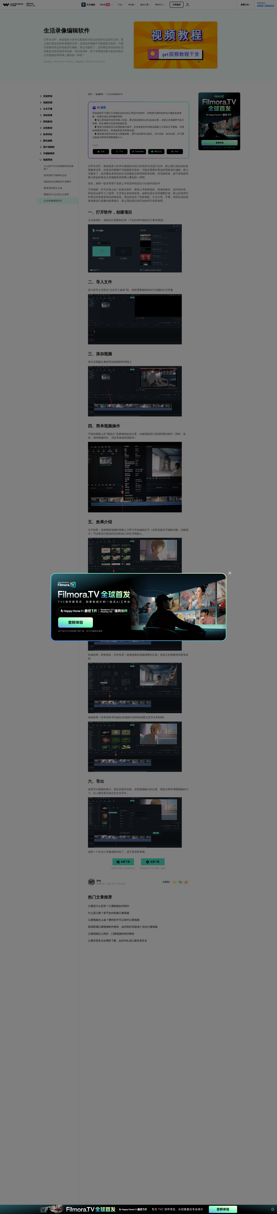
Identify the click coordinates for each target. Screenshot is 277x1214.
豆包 (102, 151)
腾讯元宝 (158, 151)
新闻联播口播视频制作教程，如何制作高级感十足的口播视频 (123, 926)
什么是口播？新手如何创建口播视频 (108, 912)
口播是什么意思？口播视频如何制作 (108, 905)
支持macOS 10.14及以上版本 (153, 868)
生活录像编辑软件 (53, 200)
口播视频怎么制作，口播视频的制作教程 (111, 933)
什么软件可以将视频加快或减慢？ (58, 167)
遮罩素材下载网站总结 (55, 175)
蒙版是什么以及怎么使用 (56, 194)
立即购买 (177, 4)
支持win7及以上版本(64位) (123, 868)
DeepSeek (139, 151)
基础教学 (99, 94)
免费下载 (125, 861)
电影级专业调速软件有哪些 (57, 181)
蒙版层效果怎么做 (53, 188)
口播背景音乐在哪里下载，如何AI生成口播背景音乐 (117, 940)
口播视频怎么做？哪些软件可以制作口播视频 (114, 919)
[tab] (57, 96)
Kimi (176, 151)
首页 (90, 94)
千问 (121, 151)
